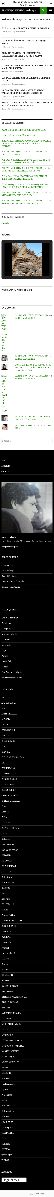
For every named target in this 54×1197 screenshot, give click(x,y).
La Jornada (6, 645)
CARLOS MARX (8, 730)
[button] (20, 268)
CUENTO (6, 822)
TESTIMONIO (8, 1133)
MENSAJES (6, 1073)
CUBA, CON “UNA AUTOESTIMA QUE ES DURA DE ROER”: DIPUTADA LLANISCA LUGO (24, 177)
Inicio (4, 460)
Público (5, 655)
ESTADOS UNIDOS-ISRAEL (14, 920)
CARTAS (5, 735)
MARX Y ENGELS (9, 1056)
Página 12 (5, 650)
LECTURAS (6, 1018)
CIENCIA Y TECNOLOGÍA (13, 757)
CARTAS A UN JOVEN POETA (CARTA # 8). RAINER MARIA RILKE (33, 317)
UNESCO (6, 1149)
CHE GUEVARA (8, 741)
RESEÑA (5, 1116)
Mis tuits (5, 223)
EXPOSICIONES (9, 926)
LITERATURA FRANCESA (13, 1045)
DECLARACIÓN (8, 844)
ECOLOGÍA (6, 871)
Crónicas (5, 811)
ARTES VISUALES (9, 713)
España (5, 909)
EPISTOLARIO (8, 904)
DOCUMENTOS (9, 866)
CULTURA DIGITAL (10, 828)
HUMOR (5, 980)
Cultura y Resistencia (11, 586)
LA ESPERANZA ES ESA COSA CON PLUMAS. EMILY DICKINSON (33, 418)
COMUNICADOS (9, 773)
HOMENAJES (7, 975)
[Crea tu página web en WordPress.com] (27, 3)
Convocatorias (8, 784)
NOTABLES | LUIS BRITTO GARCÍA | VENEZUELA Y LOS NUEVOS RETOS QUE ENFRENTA (26, 194)
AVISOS (5, 724)
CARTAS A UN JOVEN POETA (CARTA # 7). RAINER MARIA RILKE (33, 357)
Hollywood (6, 969)
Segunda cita (7, 565)
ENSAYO (5, 893)
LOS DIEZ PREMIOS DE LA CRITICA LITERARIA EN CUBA (26, 79)
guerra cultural (8, 953)
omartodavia (9, 537)
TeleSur (5, 666)
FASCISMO (6, 937)
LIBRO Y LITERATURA (11, 1024)
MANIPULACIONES (10, 1051)
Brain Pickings (8, 570)
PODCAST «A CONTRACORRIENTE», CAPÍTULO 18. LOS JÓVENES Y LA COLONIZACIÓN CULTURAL (26, 202)
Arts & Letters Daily (10, 617)
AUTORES (6, 719)
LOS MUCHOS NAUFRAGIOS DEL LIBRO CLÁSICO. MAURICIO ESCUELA (27, 67)
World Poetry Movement (12, 677)
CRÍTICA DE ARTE (10, 795)
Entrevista (6, 898)
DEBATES (6, 839)
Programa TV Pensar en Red (17, 290)
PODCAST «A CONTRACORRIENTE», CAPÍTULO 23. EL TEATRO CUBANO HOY (26, 153)
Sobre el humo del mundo (13, 581)
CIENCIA (6, 751)
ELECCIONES (8, 882)
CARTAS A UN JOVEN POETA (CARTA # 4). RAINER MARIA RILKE (33, 377)
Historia (5, 964)
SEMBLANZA (7, 1122)
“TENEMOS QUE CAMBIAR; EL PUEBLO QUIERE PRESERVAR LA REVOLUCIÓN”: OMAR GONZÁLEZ (25, 186)
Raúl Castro (6, 1105)
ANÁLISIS (6, 697)
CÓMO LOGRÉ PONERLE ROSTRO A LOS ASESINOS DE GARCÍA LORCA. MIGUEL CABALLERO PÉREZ (33, 368)
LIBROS (5, 1029)
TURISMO (6, 1143)
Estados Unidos (8, 915)
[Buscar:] (27, 440)
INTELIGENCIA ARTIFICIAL (14, 996)
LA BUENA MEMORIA (11, 1013)
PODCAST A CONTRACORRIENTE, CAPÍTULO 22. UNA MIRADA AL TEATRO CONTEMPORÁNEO (26, 161)
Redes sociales (8, 1111)
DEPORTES (6, 855)
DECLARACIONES (10, 849)
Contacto (6, 471)
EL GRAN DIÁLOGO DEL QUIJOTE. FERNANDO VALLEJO (25, 42)
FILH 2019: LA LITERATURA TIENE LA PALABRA (25, 28)
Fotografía (6, 947)
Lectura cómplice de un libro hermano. (18, 135)
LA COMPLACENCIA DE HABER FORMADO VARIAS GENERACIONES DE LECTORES (23, 92)
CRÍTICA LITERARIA (11, 800)
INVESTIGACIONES (11, 1002)
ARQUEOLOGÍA (8, 702)
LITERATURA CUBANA (12, 1040)
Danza (4, 833)
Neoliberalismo (8, 1084)
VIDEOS (5, 1160)
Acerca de (6, 466)
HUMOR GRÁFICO (10, 986)
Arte (3, 708)
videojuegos (7, 1154)
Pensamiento (7, 1094)
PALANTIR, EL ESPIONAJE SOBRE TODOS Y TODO (24, 130)
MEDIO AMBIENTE (10, 1062)
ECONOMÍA (7, 877)
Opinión (5, 1089)
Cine (4, 762)
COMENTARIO (8, 768)
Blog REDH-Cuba (9, 576)
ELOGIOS (6, 888)
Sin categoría (7, 1127)
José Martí (6, 1007)
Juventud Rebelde (9, 634)
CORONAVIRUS (9, 790)
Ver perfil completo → (11, 546)
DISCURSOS (7, 860)
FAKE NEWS (7, 931)
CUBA (4, 817)
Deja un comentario (19, 32)
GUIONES (6, 958)
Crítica (4, 806)
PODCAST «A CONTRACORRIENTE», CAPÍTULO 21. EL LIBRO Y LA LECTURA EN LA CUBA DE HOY (26, 169)
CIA (3, 746)
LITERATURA (7, 1035)
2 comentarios (18, 71)
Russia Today (7, 661)
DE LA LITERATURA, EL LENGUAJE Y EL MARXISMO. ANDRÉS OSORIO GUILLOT (22, 54)
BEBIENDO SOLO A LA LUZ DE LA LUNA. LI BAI (33, 427)
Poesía (4, 1100)
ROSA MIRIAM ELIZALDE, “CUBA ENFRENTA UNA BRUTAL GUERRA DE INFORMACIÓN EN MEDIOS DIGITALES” (27, 143)
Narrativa (6, 1078)
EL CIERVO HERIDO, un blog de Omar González (21, 10)
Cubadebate (6, 623)
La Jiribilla (6, 639)
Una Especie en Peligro (11, 672)
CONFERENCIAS (9, 779)
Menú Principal (50, 10)
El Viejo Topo (7, 628)
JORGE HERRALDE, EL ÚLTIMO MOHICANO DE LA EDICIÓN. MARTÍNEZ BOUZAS (27, 104)
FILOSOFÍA (6, 942)
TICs (4, 1138)
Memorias (6, 1067)
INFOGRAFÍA (7, 991)
